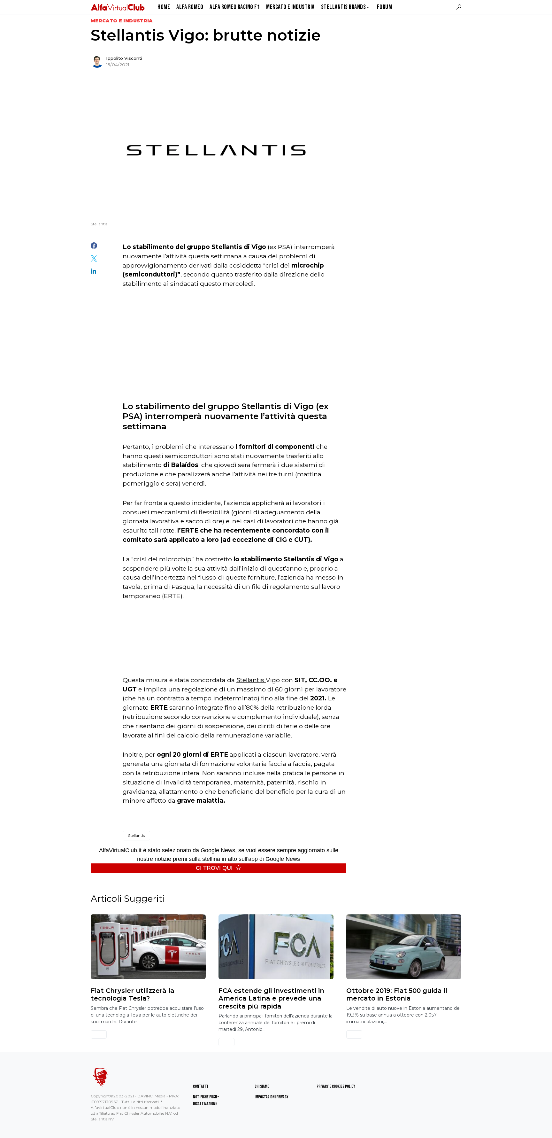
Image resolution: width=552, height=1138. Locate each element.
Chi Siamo (262, 1086)
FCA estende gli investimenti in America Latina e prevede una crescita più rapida (271, 998)
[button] (458, 7)
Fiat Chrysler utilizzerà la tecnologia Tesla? (132, 994)
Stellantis (251, 680)
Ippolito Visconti (124, 58)
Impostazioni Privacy (271, 1097)
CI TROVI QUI (214, 868)
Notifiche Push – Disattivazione (206, 1100)
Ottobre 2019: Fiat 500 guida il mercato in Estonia (396, 994)
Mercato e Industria (122, 21)
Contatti (200, 1086)
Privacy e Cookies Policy (336, 1086)
